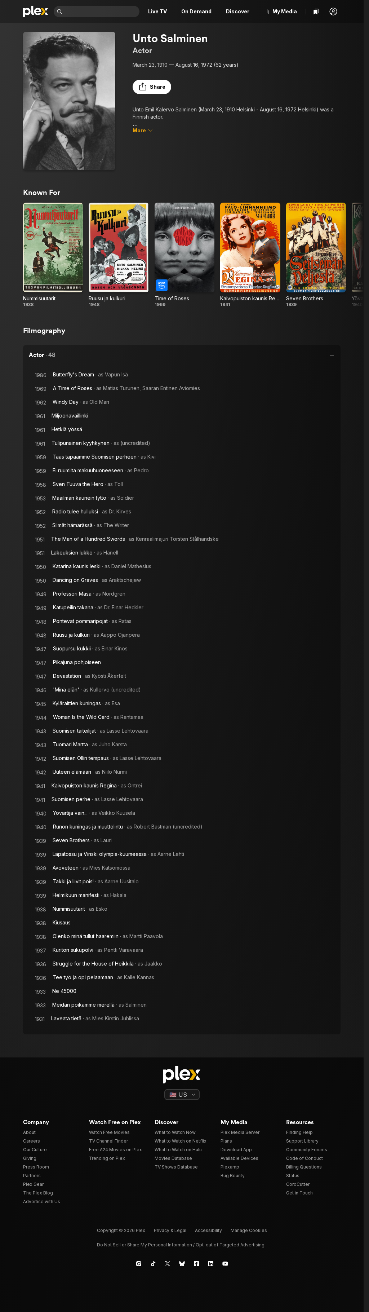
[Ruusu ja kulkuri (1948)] (118, 255)
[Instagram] (139, 1263)
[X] (167, 1263)
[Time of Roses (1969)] (184, 255)
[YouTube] (225, 1263)
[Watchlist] (316, 11)
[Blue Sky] (182, 1263)
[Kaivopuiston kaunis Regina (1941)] (250, 255)
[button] (333, 11)
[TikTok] (153, 1263)
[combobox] (101, 11)
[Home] (35, 11)
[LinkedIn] (211, 1263)
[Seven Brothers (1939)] (316, 255)
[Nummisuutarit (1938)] (53, 255)
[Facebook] (196, 1263)
